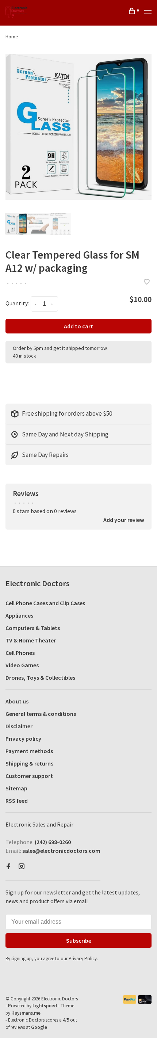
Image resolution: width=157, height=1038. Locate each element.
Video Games (22, 665)
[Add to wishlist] (147, 282)
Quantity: (17, 303)
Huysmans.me (26, 1013)
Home (11, 36)
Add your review (123, 519)
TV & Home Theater (30, 640)
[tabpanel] (78, 127)
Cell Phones (20, 652)
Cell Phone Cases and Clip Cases (45, 603)
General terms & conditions (40, 713)
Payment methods (29, 751)
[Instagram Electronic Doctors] (21, 866)
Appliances (19, 615)
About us (16, 701)
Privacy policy (23, 738)
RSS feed (16, 800)
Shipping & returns (29, 763)
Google (39, 1027)
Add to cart (78, 326)
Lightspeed (44, 1006)
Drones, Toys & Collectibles (40, 677)
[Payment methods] (130, 1001)
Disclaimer (18, 726)
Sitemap (16, 788)
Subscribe (78, 940)
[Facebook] (8, 866)
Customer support (29, 775)
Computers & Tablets (32, 627)
